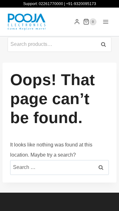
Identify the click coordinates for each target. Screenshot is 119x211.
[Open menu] (105, 22)
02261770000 (51, 4)
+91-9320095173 (81, 4)
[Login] (77, 22)
